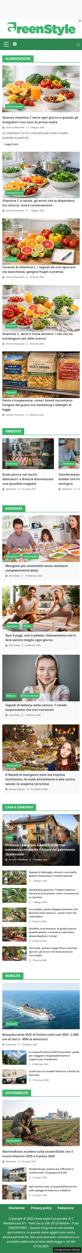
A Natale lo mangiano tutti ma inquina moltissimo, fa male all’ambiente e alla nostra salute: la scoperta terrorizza (40, 779)
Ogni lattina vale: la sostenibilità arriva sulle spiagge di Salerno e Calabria (53, 1188)
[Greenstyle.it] (41, 28)
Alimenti (11, 259)
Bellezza (10, 695)
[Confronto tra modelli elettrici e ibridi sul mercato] (14, 1077)
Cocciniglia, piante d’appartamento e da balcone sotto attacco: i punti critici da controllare (53, 913)
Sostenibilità (31, 556)
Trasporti (11, 1023)
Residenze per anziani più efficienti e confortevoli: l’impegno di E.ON (51, 1170)
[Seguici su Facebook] (15, 44)
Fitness (28, 626)
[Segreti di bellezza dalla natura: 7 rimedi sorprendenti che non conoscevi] (41, 678)
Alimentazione (14, 106)
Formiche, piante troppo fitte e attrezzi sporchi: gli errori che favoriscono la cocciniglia (53, 951)
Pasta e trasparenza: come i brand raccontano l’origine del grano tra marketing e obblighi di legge (37, 405)
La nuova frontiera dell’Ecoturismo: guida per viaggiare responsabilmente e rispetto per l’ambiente (54, 1055)
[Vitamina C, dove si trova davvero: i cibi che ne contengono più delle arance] (41, 308)
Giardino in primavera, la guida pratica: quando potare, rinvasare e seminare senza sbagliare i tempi (53, 932)
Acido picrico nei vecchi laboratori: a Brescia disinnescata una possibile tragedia (27, 479)
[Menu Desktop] (6, 44)
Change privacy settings (67, 1249)
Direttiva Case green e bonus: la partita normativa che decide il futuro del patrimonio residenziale (40, 849)
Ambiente (12, 463)
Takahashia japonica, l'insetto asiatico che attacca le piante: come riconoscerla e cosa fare (54, 893)
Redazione (66, 1208)
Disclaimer (17, 1208)
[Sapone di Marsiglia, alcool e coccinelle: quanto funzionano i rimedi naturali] (14, 877)
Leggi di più (11, 144)
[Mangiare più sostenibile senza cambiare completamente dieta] (41, 538)
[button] (78, 44)
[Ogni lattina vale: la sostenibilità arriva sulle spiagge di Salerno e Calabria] (14, 1192)
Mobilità (12, 976)
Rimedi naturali (29, 695)
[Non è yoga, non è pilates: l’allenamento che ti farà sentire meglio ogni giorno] (41, 608)
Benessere (12, 556)
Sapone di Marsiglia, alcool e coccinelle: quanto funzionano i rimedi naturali (53, 874)
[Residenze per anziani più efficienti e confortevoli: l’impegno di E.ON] (14, 1174)
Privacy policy (41, 1208)
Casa (9, 837)
